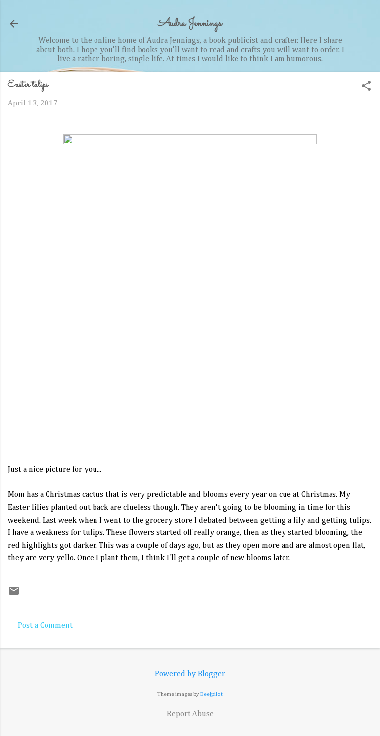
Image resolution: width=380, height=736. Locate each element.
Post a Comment (45, 626)
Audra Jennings (190, 23)
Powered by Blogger (190, 674)
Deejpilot (211, 694)
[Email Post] (14, 595)
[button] (366, 87)
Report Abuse (190, 714)
